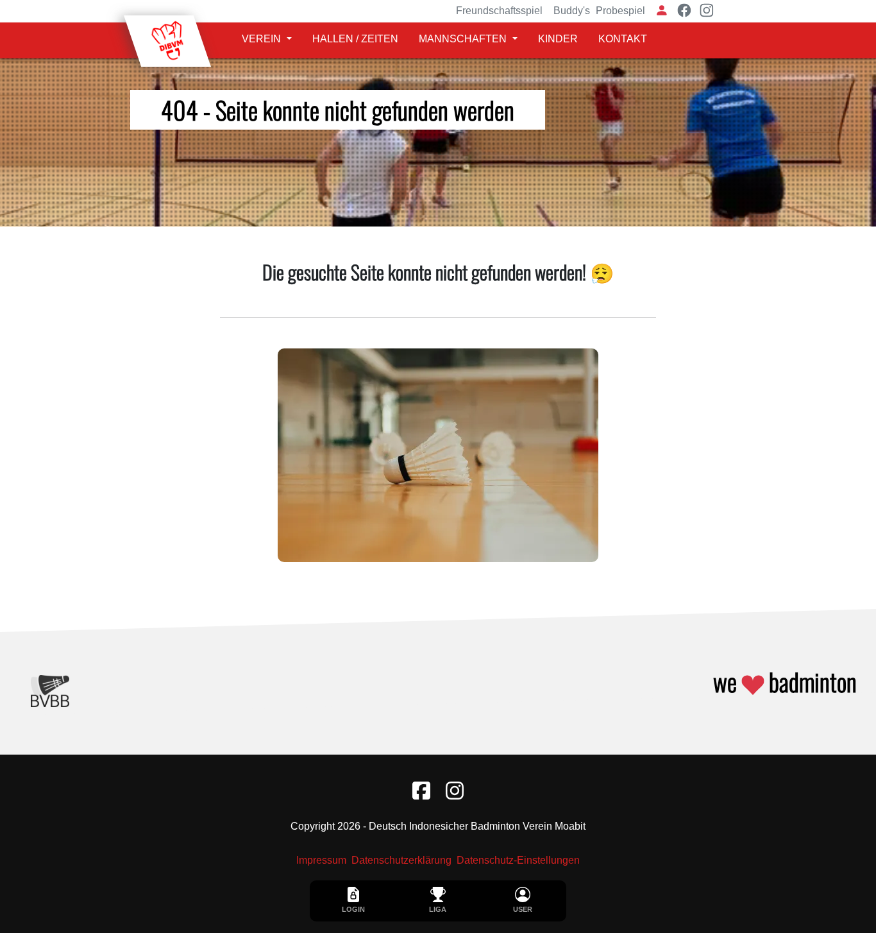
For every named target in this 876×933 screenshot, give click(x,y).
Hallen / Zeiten (355, 38)
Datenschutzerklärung (401, 860)
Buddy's (571, 10)
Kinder (558, 38)
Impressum (321, 860)
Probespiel (620, 10)
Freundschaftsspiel (499, 10)
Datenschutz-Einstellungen (518, 860)
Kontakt (622, 38)
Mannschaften (463, 38)
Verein (261, 38)
